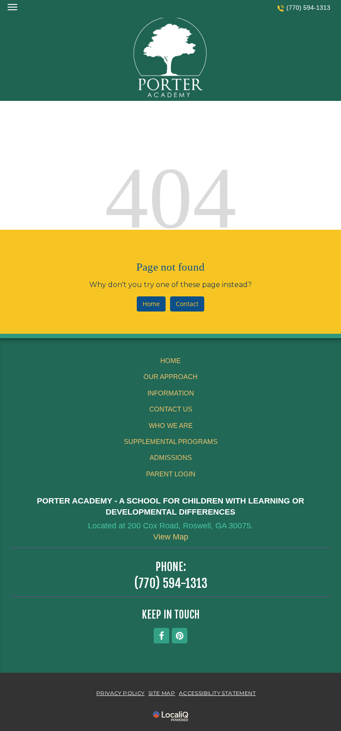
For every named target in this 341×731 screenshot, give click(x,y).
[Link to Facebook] (161, 635)
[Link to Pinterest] (179, 635)
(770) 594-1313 (308, 7)
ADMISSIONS (171, 457)
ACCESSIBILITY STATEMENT (217, 693)
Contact (187, 304)
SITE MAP (161, 693)
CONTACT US (170, 409)
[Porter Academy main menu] (12, 6)
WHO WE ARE (171, 425)
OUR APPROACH (170, 376)
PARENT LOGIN (170, 474)
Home (151, 304)
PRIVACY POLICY (120, 693)
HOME (170, 360)
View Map (170, 536)
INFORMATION (170, 393)
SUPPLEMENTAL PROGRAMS (171, 441)
